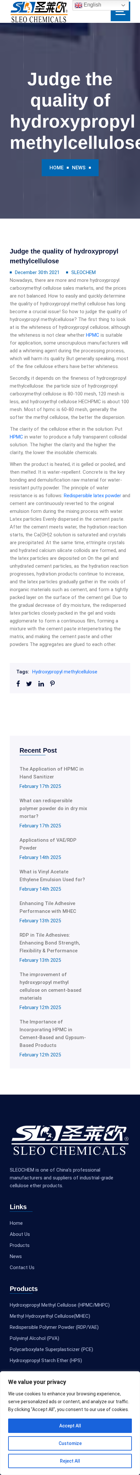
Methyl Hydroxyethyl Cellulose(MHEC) (50, 1316)
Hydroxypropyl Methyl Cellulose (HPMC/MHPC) (60, 1305)
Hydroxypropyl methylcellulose (64, 672)
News (79, 168)
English (91, 5)
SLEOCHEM (83, 272)
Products (20, 1245)
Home (56, 168)
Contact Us (22, 1267)
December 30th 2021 (37, 272)
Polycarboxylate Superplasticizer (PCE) (51, 1349)
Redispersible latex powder (92, 496)
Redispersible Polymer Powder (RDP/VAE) (54, 1327)
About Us (20, 1234)
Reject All (70, 1461)
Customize (70, 1443)
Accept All (70, 1425)
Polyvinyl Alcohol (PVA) (34, 1338)
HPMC (92, 335)
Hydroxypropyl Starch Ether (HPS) (46, 1360)
